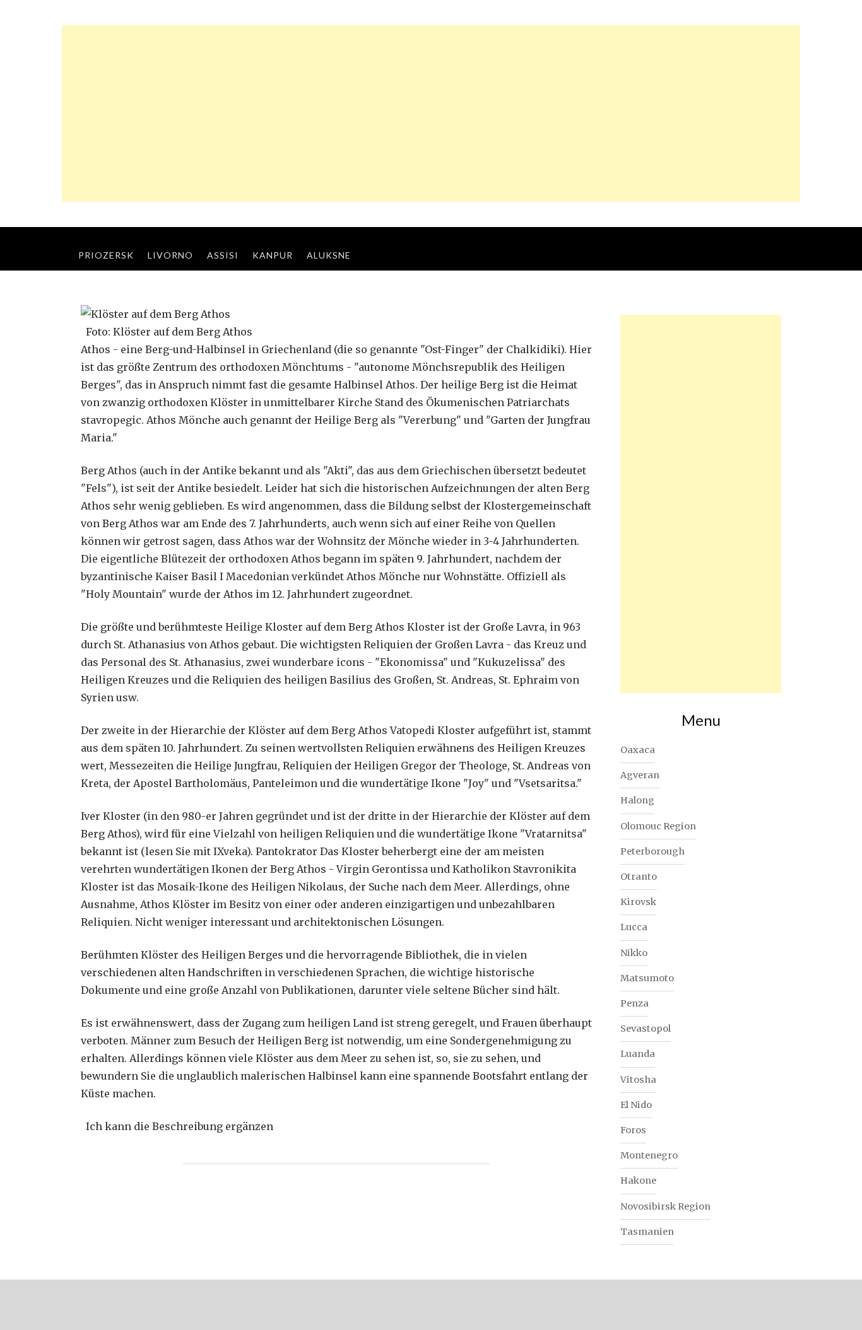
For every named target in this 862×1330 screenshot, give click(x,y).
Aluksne (329, 255)
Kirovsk (638, 901)
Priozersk (106, 255)
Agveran (639, 775)
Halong (637, 800)
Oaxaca (637, 749)
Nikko (633, 953)
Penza (634, 1003)
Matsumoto (647, 978)
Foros (633, 1130)
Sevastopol (645, 1028)
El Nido (636, 1105)
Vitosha (638, 1079)
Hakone (638, 1180)
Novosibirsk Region (665, 1206)
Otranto (638, 876)
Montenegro (649, 1155)
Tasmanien (647, 1231)
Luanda (637, 1053)
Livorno (170, 255)
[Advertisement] (431, 113)
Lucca (633, 927)
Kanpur (272, 255)
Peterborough (652, 851)
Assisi (223, 255)
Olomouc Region (658, 826)
